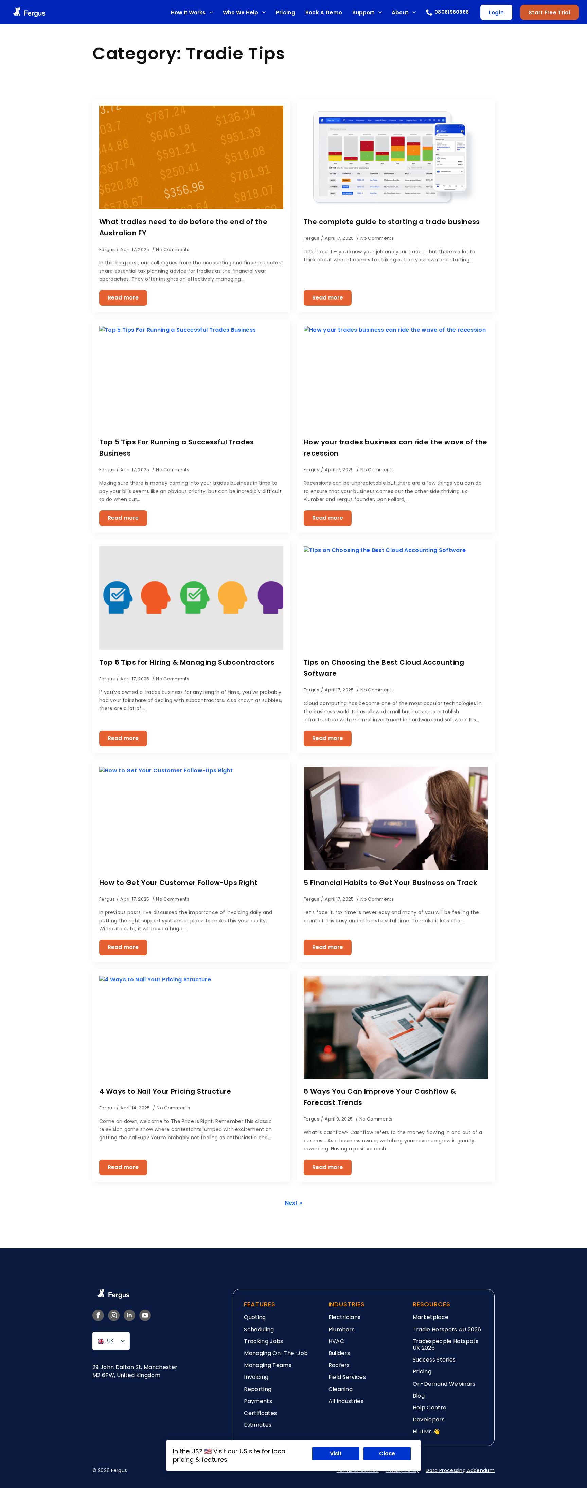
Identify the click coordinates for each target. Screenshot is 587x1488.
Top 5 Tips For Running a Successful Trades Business (176, 447)
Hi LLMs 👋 (426, 1431)
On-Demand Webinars (444, 1384)
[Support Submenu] (380, 12)
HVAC (336, 1341)
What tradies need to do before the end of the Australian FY (183, 227)
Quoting (255, 1317)
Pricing (285, 12)
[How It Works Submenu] (211, 12)
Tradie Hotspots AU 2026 (447, 1329)
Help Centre (430, 1408)
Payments (258, 1401)
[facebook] (98, 1315)
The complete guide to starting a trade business (392, 221)
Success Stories (434, 1360)
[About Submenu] (414, 12)
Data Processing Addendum (460, 1470)
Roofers (339, 1365)
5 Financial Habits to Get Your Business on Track (390, 882)
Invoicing (256, 1377)
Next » (293, 1203)
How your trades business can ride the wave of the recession (395, 447)
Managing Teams (267, 1365)
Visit (336, 1453)
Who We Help (240, 12)
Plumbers (341, 1329)
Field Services (347, 1377)
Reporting (257, 1389)
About (400, 12)
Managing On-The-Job (276, 1353)
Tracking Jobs (263, 1341)
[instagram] (114, 1315)
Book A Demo (323, 12)
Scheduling (259, 1329)
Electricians (344, 1317)
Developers (429, 1419)
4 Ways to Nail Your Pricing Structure (165, 1091)
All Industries (345, 1401)
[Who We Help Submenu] (263, 12)
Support (363, 12)
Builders (339, 1353)
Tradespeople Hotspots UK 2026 (446, 1344)
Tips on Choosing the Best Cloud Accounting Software (384, 667)
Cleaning (340, 1389)
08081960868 (451, 12)
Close (387, 1453)
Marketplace (431, 1317)
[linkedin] (129, 1315)
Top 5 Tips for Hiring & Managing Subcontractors (187, 662)
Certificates (260, 1413)
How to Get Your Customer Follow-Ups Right (178, 882)
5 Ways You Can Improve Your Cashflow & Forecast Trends (380, 1097)
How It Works (188, 12)
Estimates (257, 1425)
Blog (419, 1396)
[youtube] (145, 1315)
